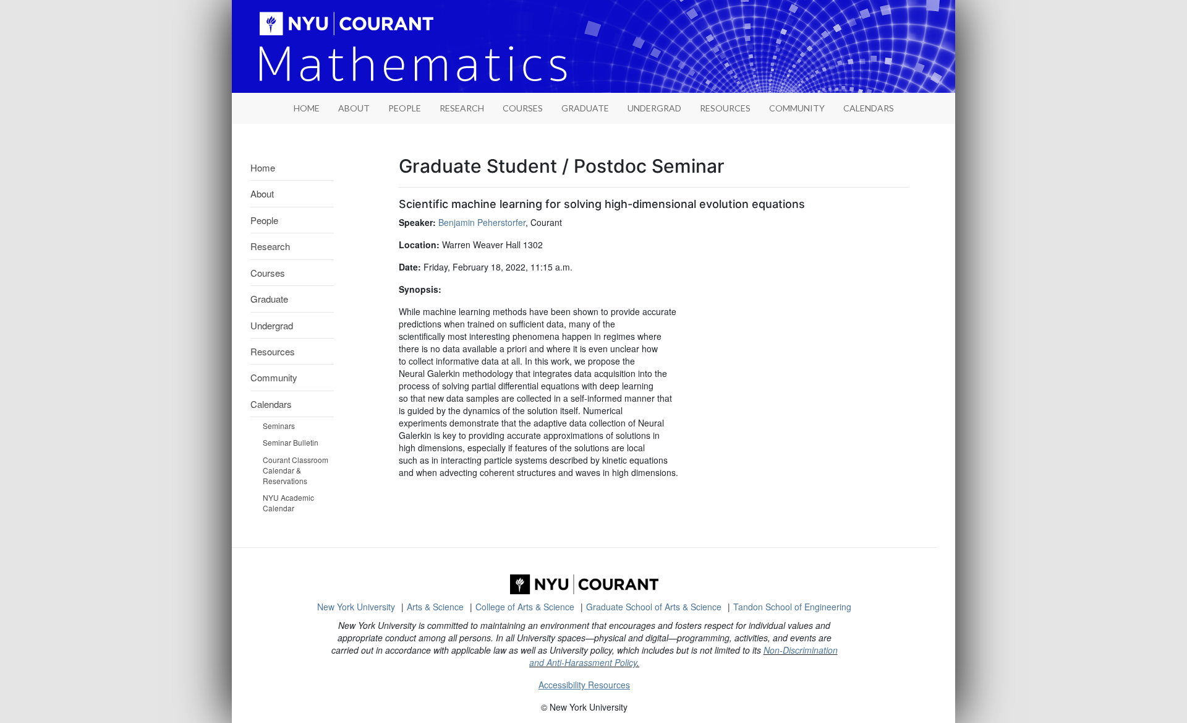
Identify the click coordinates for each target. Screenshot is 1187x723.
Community (797, 108)
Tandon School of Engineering (792, 606)
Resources (725, 108)
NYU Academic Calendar (288, 502)
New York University (356, 606)
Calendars (868, 108)
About (354, 108)
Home (262, 167)
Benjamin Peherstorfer (481, 222)
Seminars (279, 425)
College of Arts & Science (524, 606)
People (404, 108)
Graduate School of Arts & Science (653, 606)
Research (462, 108)
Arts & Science (435, 606)
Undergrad (654, 108)
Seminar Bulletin (290, 442)
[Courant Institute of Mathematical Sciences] (584, 584)
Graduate (585, 108)
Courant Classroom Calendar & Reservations (295, 470)
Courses (523, 108)
